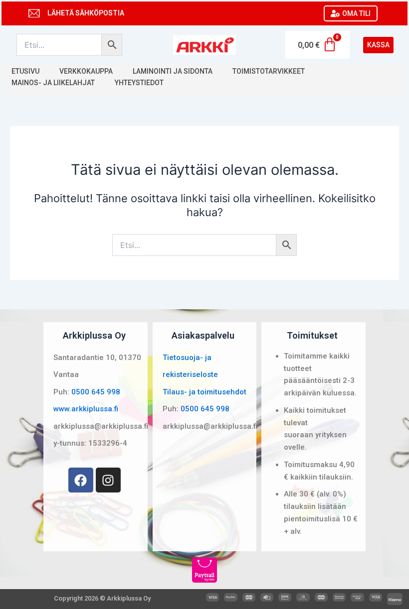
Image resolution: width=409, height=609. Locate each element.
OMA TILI (356, 13)
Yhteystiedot (139, 83)
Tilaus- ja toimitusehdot (204, 391)
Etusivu (25, 71)
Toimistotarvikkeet (268, 71)
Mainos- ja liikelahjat (53, 83)
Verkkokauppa (86, 71)
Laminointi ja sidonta (172, 71)
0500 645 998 (95, 391)
